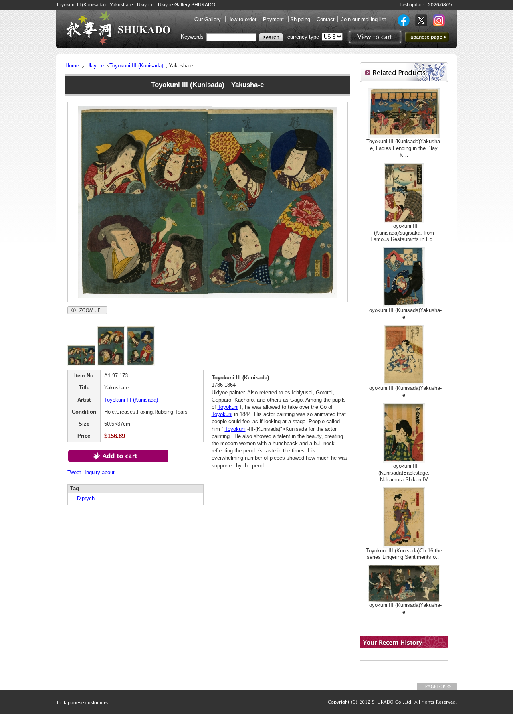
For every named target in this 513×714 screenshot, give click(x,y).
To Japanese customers (82, 703)
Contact (326, 19)
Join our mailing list (363, 19)
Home (72, 66)
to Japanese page (427, 37)
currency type (303, 37)
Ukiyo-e (95, 66)
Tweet (74, 472)
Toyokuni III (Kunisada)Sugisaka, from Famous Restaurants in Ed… (404, 233)
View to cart (374, 36)
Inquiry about (100, 472)
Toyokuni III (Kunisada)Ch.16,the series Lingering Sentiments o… (404, 554)
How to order (242, 19)
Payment (274, 19)
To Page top (437, 686)
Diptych (83, 498)
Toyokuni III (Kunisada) (136, 66)
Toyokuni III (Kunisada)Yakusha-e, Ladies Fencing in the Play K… (404, 148)
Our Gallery (208, 19)
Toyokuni (228, 407)
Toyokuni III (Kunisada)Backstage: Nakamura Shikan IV (404, 473)
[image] (81, 364)
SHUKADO (118, 27)
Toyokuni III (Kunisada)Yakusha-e (404, 313)
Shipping (301, 19)
